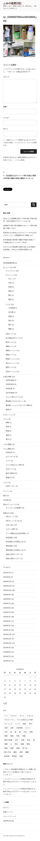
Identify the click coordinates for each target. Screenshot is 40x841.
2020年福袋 (10, 380)
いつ (6, 716)
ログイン (6, 807)
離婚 (27, 752)
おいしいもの (8, 267)
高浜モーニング (11, 371)
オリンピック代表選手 (14, 508)
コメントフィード (9, 816)
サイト (5, 129)
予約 (30, 724)
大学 (6, 732)
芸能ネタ (6, 513)
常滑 (7, 427)
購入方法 (7, 752)
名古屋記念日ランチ (13, 338)
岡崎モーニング (11, 350)
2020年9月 (7, 595)
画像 (22, 744)
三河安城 (11, 308)
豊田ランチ (10, 367)
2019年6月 (7, 661)
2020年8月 (7, 599)
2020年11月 (7, 586)
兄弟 (6, 728)
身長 (21, 752)
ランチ (8, 304)
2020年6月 (7, 608)
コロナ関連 (7, 444)
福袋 (6, 748)
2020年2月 (7, 625)
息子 (16, 740)
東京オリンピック (9, 504)
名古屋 (10, 312)
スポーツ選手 (10, 529)
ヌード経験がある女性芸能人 (16, 533)
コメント (6, 77)
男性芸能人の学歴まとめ (14, 550)
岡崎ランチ (10, 355)
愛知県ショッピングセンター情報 (18, 405)
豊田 (10, 299)
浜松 (10, 320)
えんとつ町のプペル (13, 397)
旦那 (22, 740)
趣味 (15, 752)
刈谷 (10, 283)
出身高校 (19, 728)
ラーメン (6, 491)
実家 (6, 736)
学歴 (31, 732)
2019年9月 (7, 647)
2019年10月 (7, 643)
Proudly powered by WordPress (14, 836)
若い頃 (24, 748)
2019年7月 (7, 656)
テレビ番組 (7, 449)
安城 (10, 287)
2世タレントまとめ (12, 521)
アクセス (13, 716)
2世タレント (10, 516)
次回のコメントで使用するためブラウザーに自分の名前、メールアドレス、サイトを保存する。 (20, 142)
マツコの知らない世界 (14, 465)
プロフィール (9, 720)
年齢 (23, 736)
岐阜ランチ (10, 342)
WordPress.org (8, 821)
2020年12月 (7, 581)
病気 (28, 744)
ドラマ (8, 461)
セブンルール (10, 456)
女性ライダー (10, 486)
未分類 (5, 500)
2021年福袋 (10, 393)
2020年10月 (7, 590)
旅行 (4, 495)
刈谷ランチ (10, 334)
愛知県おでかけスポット (14, 401)
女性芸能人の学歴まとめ (14, 542)
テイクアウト (10, 271)
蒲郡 (7, 435)
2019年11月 (7, 639)
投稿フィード (8, 812)
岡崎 (7, 422)
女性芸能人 (10, 537)
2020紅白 (9, 452)
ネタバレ (30, 716)
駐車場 (6, 756)
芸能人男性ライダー (13, 558)
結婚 (18, 748)
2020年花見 (10, 384)
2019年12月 (7, 634)
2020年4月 (7, 617)
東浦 (10, 291)
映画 (7, 409)
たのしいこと (8, 414)
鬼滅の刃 (9, 477)
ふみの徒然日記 (12, 3)
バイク (5, 482)
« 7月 (5, 703)
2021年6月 (7, 577)
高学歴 (14, 756)
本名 (28, 740)
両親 (24, 724)
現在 (16, 744)
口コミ (27, 728)
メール (6, 118)
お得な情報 (7, 377)
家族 (12, 736)
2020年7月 (7, 603)
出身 (12, 728)
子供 (25, 732)
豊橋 (10, 329)
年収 (18, 736)
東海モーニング (11, 359)
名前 (5, 107)
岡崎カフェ (10, 346)
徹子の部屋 (10, 473)
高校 (21, 756)
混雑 (6, 744)
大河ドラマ (10, 469)
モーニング (10, 275)
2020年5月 (7, 612)
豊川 (10, 295)
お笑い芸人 (10, 525)
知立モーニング (11, 363)
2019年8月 (7, 652)
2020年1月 (7, 630)
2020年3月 (7, 621)
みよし (10, 278)
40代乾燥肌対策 (9, 263)
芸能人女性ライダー (13, 554)
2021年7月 (7, 573)
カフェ (5, 419)
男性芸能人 (10, 546)
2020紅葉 (9, 388)
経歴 (12, 748)
